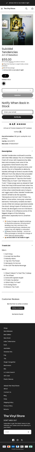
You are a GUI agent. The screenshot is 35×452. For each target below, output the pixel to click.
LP (5, 76)
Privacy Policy (8, 406)
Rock (5, 345)
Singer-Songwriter (9, 362)
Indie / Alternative (9, 341)
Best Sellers (7, 335)
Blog (5, 395)
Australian (7, 348)
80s (5, 369)
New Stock (7, 338)
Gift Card (7, 376)
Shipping (11, 61)
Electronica (7, 365)
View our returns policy (16, 235)
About (6, 389)
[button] (2, 9)
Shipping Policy (8, 402)
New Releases (8, 331)
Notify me (17, 117)
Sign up (28, 432)
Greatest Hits (8, 352)
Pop (5, 355)
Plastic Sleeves (8, 379)
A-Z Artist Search (9, 372)
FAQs (5, 399)
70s (5, 359)
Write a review (17, 308)
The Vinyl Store (19, 449)
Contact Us (7, 392)
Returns (6, 409)
